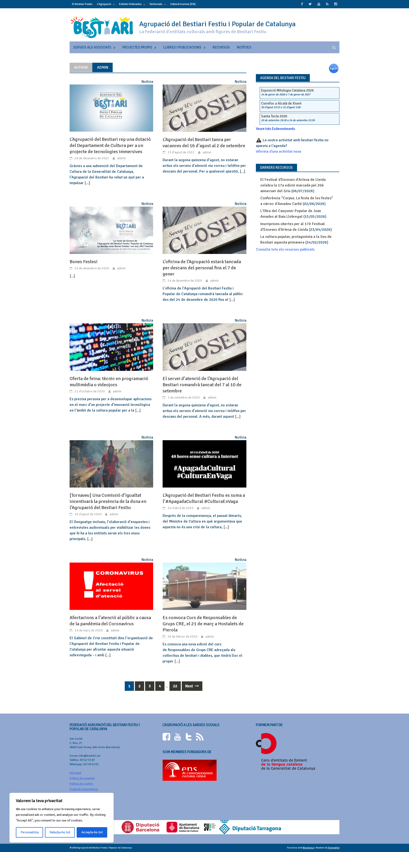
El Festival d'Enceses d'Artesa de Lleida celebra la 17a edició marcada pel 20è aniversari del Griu (293, 185)
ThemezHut (333, 847)
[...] (87, 183)
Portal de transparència (84, 789)
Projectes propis (137, 47)
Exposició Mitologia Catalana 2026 (287, 90)
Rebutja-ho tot (60, 832)
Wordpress (308, 847)
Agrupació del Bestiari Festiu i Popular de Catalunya (217, 24)
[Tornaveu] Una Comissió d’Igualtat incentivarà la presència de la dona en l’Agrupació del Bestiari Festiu (108, 501)
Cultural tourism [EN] (183, 4)
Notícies (244, 47)
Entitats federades (130, 4)
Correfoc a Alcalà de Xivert (281, 103)
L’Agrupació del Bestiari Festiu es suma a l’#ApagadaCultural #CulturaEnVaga (204, 498)
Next (189, 686)
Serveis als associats (92, 47)
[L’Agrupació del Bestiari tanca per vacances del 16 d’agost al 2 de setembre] (204, 108)
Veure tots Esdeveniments (275, 129)
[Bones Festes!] (111, 230)
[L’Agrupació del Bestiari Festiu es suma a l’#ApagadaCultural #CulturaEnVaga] (204, 463)
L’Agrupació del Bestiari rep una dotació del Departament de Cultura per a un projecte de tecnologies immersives (110, 145)
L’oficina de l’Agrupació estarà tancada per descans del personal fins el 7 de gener (202, 268)
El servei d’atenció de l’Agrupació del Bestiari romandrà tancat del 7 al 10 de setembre (202, 385)
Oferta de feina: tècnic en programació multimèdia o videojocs (109, 382)
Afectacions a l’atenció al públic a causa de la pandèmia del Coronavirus (110, 621)
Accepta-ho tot (92, 832)
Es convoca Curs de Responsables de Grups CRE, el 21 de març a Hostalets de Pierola (203, 624)
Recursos (221, 47)
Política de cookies (81, 783)
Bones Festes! (84, 262)
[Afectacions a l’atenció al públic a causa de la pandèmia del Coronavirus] (111, 586)
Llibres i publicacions (182, 47)
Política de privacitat (82, 778)
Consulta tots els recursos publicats (285, 249)
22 (175, 686)
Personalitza (30, 832)
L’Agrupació (104, 4)
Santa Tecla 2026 (274, 116)
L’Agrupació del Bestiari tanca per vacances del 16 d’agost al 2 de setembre (204, 143)
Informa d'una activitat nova (278, 151)
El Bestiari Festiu (82, 4)
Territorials (155, 4)
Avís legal (75, 773)
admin (121, 158)
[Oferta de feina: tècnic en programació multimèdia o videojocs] (111, 347)
